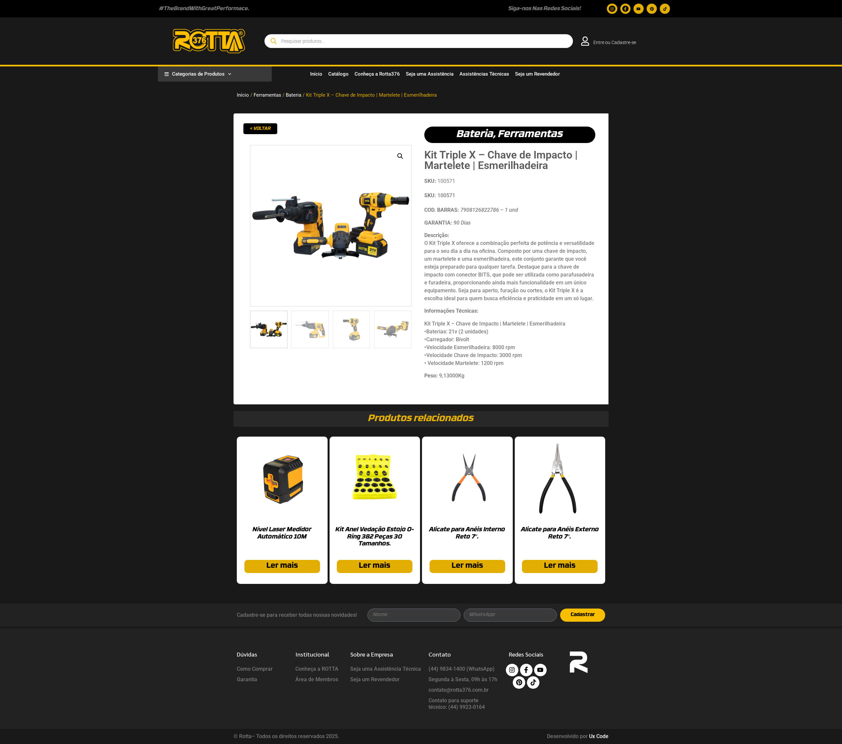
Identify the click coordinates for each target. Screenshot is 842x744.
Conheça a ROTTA (316, 669)
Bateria (293, 95)
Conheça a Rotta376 (377, 74)
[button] (400, 156)
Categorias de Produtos (198, 74)
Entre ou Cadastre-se (614, 42)
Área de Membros (316, 679)
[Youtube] (638, 9)
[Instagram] (612, 9)
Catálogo (338, 74)
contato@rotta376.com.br (459, 690)
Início (316, 74)
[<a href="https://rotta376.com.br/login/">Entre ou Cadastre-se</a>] (585, 41)
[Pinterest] (652, 9)
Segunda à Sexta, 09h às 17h (463, 679)
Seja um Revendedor (537, 74)
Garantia (247, 679)
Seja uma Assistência (430, 74)
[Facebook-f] (625, 9)
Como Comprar (255, 669)
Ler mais (282, 566)
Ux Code (598, 736)
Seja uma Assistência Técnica (385, 669)
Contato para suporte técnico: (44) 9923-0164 (457, 703)
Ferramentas (267, 95)
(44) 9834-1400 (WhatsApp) (462, 669)
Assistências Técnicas (484, 74)
